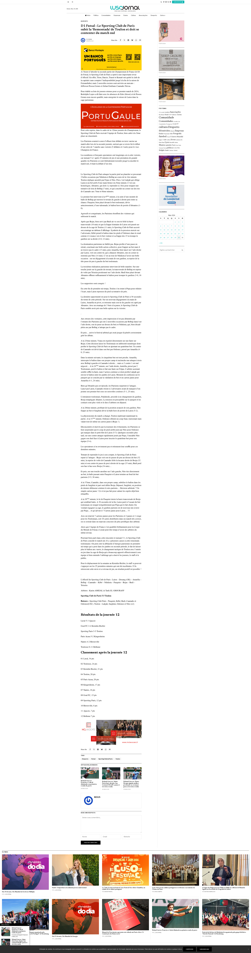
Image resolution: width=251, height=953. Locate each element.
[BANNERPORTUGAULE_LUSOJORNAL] (111, 116)
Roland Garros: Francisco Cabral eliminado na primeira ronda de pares (89, 783)
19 (164, 234)
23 (179, 234)
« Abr (160, 243)
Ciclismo (174, 114)
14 (171, 230)
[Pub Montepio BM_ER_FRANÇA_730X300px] (111, 57)
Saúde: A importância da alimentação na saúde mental (69, 887)
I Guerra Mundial (176, 137)
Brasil (166, 114)
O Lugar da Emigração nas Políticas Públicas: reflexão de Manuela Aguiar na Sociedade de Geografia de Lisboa (223, 888)
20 (168, 234)
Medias (176, 142)
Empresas (179, 131)
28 (171, 237)
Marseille (171, 142)
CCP (170, 114)
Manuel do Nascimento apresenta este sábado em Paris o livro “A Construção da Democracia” (123, 933)
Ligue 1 (161, 140)
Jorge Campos (158, 891)
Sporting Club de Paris (105, 759)
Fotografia (177, 134)
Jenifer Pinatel (108, 891)
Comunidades (166, 121)
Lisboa (168, 139)
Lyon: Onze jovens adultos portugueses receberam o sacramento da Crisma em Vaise (173, 888)
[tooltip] (164, 2)
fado (171, 134)
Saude (167, 150)
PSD (176, 148)
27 (168, 237)
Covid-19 (175, 124)
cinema (179, 114)
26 (164, 237)
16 (179, 230)
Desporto (84, 21)
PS (173, 148)
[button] (182, 250)
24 (182, 234)
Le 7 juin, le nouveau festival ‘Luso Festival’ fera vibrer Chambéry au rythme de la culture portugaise (123, 888)
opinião (169, 145)
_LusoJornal (7, 894)
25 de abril (161, 112)
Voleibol (175, 150)
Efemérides (164, 131)
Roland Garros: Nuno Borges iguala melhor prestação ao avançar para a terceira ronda (131, 784)
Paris (173, 145)
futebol (162, 136)
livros (173, 140)
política (170, 148)
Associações (175, 112)
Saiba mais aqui (204, 949)
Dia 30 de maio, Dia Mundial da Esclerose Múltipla (18, 892)
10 (182, 226)
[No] (249, 949)
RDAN (90, 39)
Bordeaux (161, 114)
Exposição (167, 133)
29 (175, 237)
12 (164, 230)
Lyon (167, 142)
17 (182, 230)
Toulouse (171, 150)
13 (168, 230)
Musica (162, 145)
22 (175, 234)
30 (179, 237)
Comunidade (166, 117)
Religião (162, 150)
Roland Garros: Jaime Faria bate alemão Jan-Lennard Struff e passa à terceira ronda (111, 784)
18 (160, 234)
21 (171, 234)
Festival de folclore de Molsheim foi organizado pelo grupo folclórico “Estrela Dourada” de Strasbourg (224, 933)
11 (160, 230)
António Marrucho (209, 891)
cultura (163, 127)
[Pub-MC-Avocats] (111, 732)
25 (160, 237)
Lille (165, 140)
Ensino (161, 134)
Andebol (167, 112)
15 (175, 230)
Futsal (93, 759)
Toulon (118, 759)
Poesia (164, 148)
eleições (172, 131)
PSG (178, 148)
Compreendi (189, 949)
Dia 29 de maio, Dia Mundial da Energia (65, 936)
